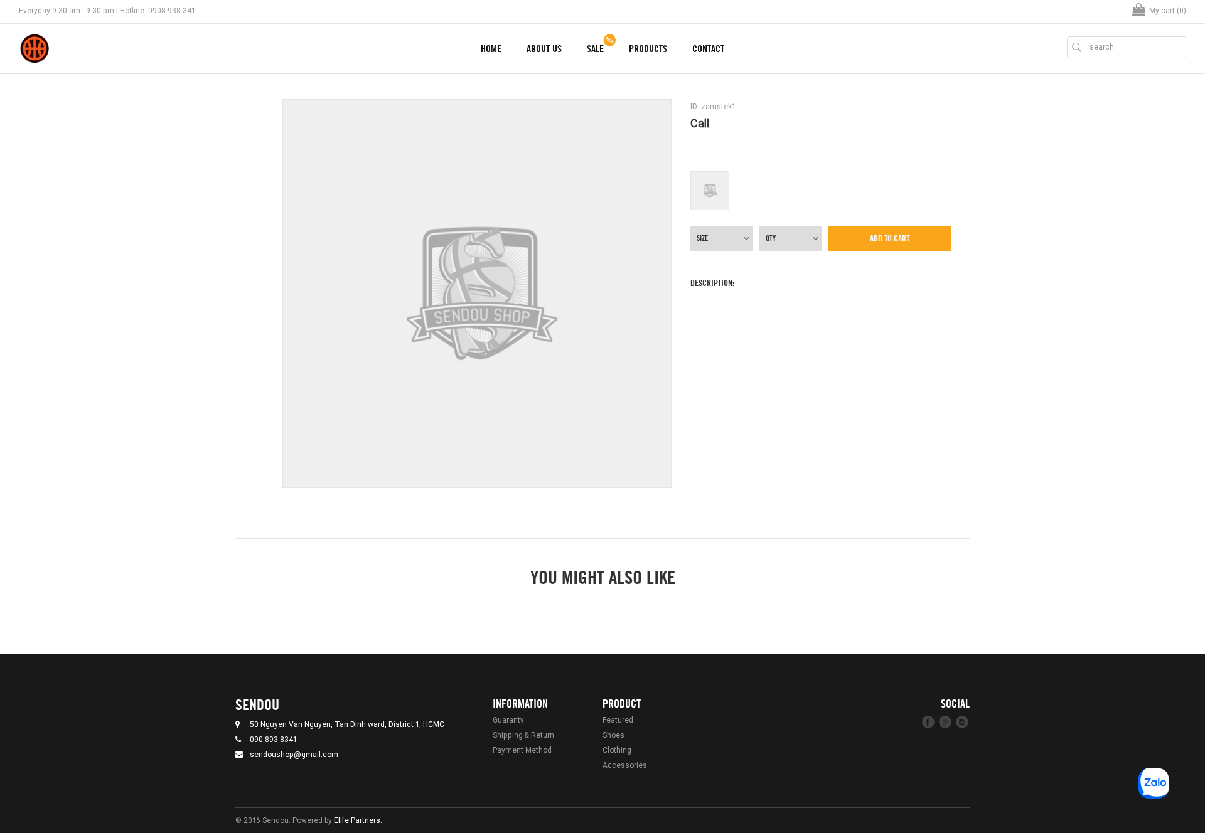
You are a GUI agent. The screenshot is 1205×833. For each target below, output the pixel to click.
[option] (477, 293)
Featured (617, 719)
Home (491, 49)
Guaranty (508, 719)
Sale (595, 49)
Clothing (616, 750)
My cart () (1167, 10)
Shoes (613, 735)
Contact (708, 49)
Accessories (624, 765)
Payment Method (522, 750)
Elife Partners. (358, 820)
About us (544, 49)
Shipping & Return (523, 735)
